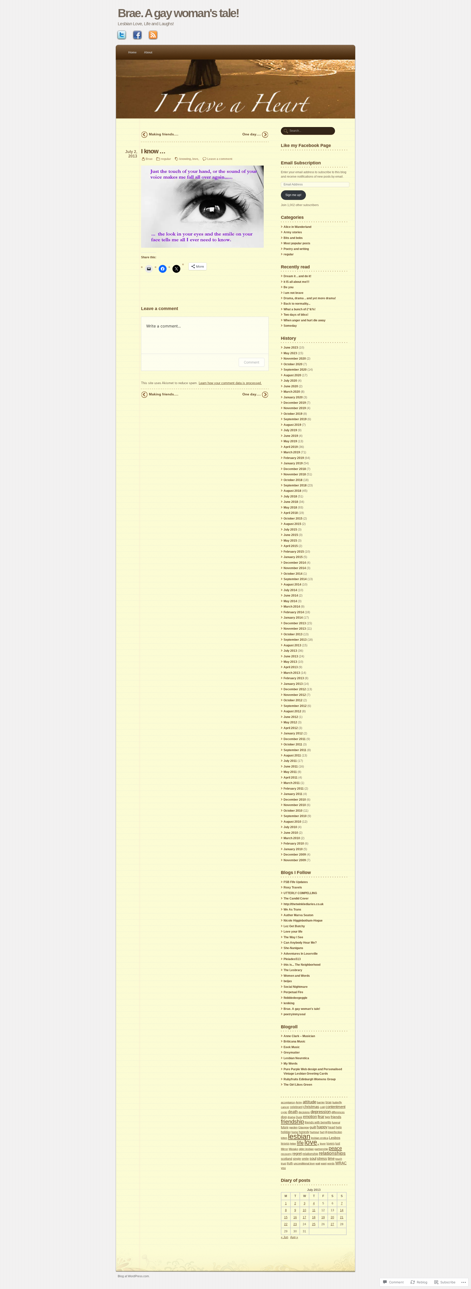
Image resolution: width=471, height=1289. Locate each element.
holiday (286, 1132)
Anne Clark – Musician (299, 1036)
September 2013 (295, 639)
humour (314, 1132)
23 (295, 1224)
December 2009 (295, 854)
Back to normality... (297, 303)
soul (313, 1158)
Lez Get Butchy (294, 926)
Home (132, 52)
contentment (335, 1107)
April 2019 (291, 447)
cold (322, 1107)
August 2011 (292, 755)
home (294, 1132)
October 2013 (293, 634)
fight (327, 1117)
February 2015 (294, 551)
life (300, 1143)
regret (297, 1153)
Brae (149, 158)
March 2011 (292, 783)
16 (295, 1217)
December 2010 (295, 799)
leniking (289, 1003)
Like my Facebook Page (306, 145)
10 (304, 1210)
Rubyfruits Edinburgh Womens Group (310, 1079)
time (331, 1158)
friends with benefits (318, 1122)
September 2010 (295, 816)
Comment (251, 362)
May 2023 (290, 353)
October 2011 (293, 744)
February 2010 (294, 843)
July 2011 (290, 761)
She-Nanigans (293, 948)
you (283, 1168)
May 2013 (290, 662)
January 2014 (293, 617)
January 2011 (293, 794)
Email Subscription (301, 162)
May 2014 (290, 601)
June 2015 (291, 535)
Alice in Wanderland (297, 227)
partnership (321, 1148)
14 (341, 1210)
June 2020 (291, 386)
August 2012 (292, 711)
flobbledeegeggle (295, 998)
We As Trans (292, 909)
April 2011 (291, 777)
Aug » (294, 1237)
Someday (290, 325)
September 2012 (295, 706)
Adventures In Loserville (301, 953)
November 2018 (295, 474)
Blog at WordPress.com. (134, 1276)
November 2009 (295, 860)
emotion (310, 1116)
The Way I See (293, 937)
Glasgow (303, 1127)
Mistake (293, 1148)
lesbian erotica (319, 1137)
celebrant (296, 1107)
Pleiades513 (292, 959)
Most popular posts (297, 243)
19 (323, 1217)
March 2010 (292, 838)
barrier (321, 1102)
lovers (331, 1143)
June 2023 (291, 347)
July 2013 (290, 650)
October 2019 (293, 414)
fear (321, 1116)
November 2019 (295, 408)
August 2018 (292, 491)
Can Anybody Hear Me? (300, 942)
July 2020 (290, 380)
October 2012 (293, 700)
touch (338, 1158)
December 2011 (295, 739)
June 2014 (291, 595)
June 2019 (291, 436)
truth (290, 1163)
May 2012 (290, 722)
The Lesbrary (293, 970)
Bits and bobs (293, 238)
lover (323, 1143)
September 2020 (295, 369)
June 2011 (291, 766)
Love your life (293, 931)
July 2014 (290, 590)
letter (293, 1143)
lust (337, 1143)
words (331, 1163)
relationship (310, 1154)
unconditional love (304, 1163)
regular (166, 158)
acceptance (288, 1102)
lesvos (285, 1143)
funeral (336, 1122)
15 (286, 1217)
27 (332, 1224)
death (293, 1111)
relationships (332, 1153)
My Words (291, 1063)
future (284, 1127)
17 (304, 1217)
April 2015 (291, 546)
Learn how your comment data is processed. (230, 383)
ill (326, 1132)
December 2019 (295, 402)
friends (336, 1117)
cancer (285, 1107)
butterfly (337, 1102)
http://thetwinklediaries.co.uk (304, 904)
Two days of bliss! (296, 314)
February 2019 (294, 458)
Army (299, 1102)
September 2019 (295, 419)
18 (313, 1217)
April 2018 (291, 513)
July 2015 (290, 529)
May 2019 (290, 441)
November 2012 (295, 695)
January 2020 (293, 397)
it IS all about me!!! (296, 282)
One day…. (251, 134)
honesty (304, 1132)
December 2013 (295, 623)
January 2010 (293, 849)
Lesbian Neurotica (296, 1058)
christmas (311, 1107)
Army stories (293, 232)
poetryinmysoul (294, 1014)
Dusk (299, 1117)
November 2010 (295, 805)
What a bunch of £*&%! (299, 309)
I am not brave (293, 293)
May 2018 (290, 507)
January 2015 (293, 557)
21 (341, 1217)
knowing (185, 158)
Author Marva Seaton (298, 915)
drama (291, 1117)
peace (335, 1148)
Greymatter (292, 1052)
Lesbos (334, 1138)
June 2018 (291, 502)
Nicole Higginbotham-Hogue (303, 920)
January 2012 (293, 733)
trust (283, 1163)
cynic (284, 1112)
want (324, 1163)
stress (322, 1158)
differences (338, 1112)
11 (313, 1210)
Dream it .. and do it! (297, 276)
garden (293, 1127)
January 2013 (293, 684)
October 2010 (293, 810)
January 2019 (293, 463)
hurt (322, 1132)
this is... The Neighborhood (302, 964)
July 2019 (290, 430)
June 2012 (291, 717)
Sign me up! (293, 195)
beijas (288, 981)
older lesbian (306, 1148)
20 (332, 1217)
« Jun (284, 1237)
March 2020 (292, 391)
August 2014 (292, 584)
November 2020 (295, 358)
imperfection (334, 1132)
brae (329, 1102)
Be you (288, 287)
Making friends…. (163, 134)
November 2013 (295, 628)
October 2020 (293, 364)
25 (313, 1224)
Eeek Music (292, 1047)
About (148, 52)
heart (331, 1127)
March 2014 (292, 606)
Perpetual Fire (293, 992)
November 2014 (295, 568)
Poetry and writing (296, 249)
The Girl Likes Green (298, 1084)
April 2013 (291, 667)
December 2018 (295, 469)
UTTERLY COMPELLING (300, 893)
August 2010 (292, 821)
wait (317, 1163)
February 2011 (294, 788)
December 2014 (295, 562)
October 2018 (293, 480)
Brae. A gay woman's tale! (178, 13)
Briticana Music (294, 1041)
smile (305, 1158)
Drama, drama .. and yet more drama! (310, 298)
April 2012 (291, 728)
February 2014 (294, 612)
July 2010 (290, 827)
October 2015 (293, 518)
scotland (286, 1158)
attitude (309, 1102)
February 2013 (294, 678)
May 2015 (290, 540)
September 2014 (295, 579)
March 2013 (292, 673)
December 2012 (295, 689)
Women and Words (297, 975)
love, (195, 158)
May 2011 (290, 772)
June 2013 (291, 656)
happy (322, 1127)
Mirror (284, 1148)
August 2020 (292, 375)
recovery (286, 1153)
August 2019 (292, 425)
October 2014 (293, 573)
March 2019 (292, 452)
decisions (304, 1112)
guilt (313, 1127)
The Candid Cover (296, 898)
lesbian (299, 1136)
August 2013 (292, 645)
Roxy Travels (293, 887)
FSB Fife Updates (296, 882)
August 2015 (292, 524)
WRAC (341, 1163)
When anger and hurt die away (305, 320)
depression (321, 1111)
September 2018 (295, 485)
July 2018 (290, 496)
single (297, 1158)
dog (284, 1117)
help (339, 1127)
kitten (284, 1137)
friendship (292, 1122)
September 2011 (295, 750)
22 (286, 1224)
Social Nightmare (296, 987)
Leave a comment (219, 158)
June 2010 (291, 832)
